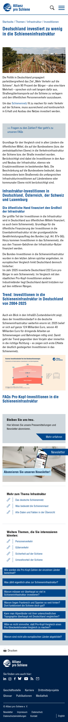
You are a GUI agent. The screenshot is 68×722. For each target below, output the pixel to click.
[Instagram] (9, 679)
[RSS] (32, 678)
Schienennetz (19, 103)
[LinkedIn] (5, 678)
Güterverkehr (22, 547)
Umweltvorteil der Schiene (29, 559)
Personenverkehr (24, 541)
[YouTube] (26, 678)
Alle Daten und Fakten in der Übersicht (35, 512)
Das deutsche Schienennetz (29, 500)
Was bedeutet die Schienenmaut (31, 506)
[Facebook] (15, 678)
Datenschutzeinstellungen (14, 716)
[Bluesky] (19, 680)
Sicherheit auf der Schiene (28, 553)
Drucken (12, 650)
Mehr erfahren (54, 436)
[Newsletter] (38, 678)
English (61, 715)
